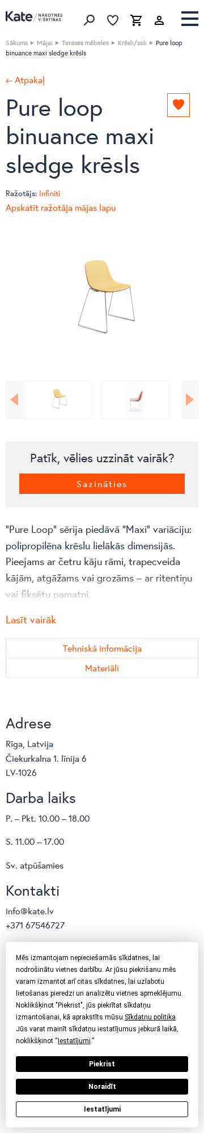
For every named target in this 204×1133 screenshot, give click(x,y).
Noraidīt (102, 1087)
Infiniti (49, 193)
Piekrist (102, 1064)
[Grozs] (136, 20)
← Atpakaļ (25, 79)
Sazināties (102, 483)
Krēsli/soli (132, 42)
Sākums (17, 42)
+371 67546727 (35, 925)
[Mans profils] (159, 20)
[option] (102, 300)
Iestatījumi (102, 1109)
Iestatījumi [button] (74, 1041)
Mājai (45, 42)
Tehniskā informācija (102, 648)
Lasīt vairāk (31, 619)
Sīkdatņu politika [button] (150, 1017)
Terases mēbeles (85, 42)
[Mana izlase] (113, 20)
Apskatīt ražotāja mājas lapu (61, 207)
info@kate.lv (30, 911)
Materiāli (102, 668)
